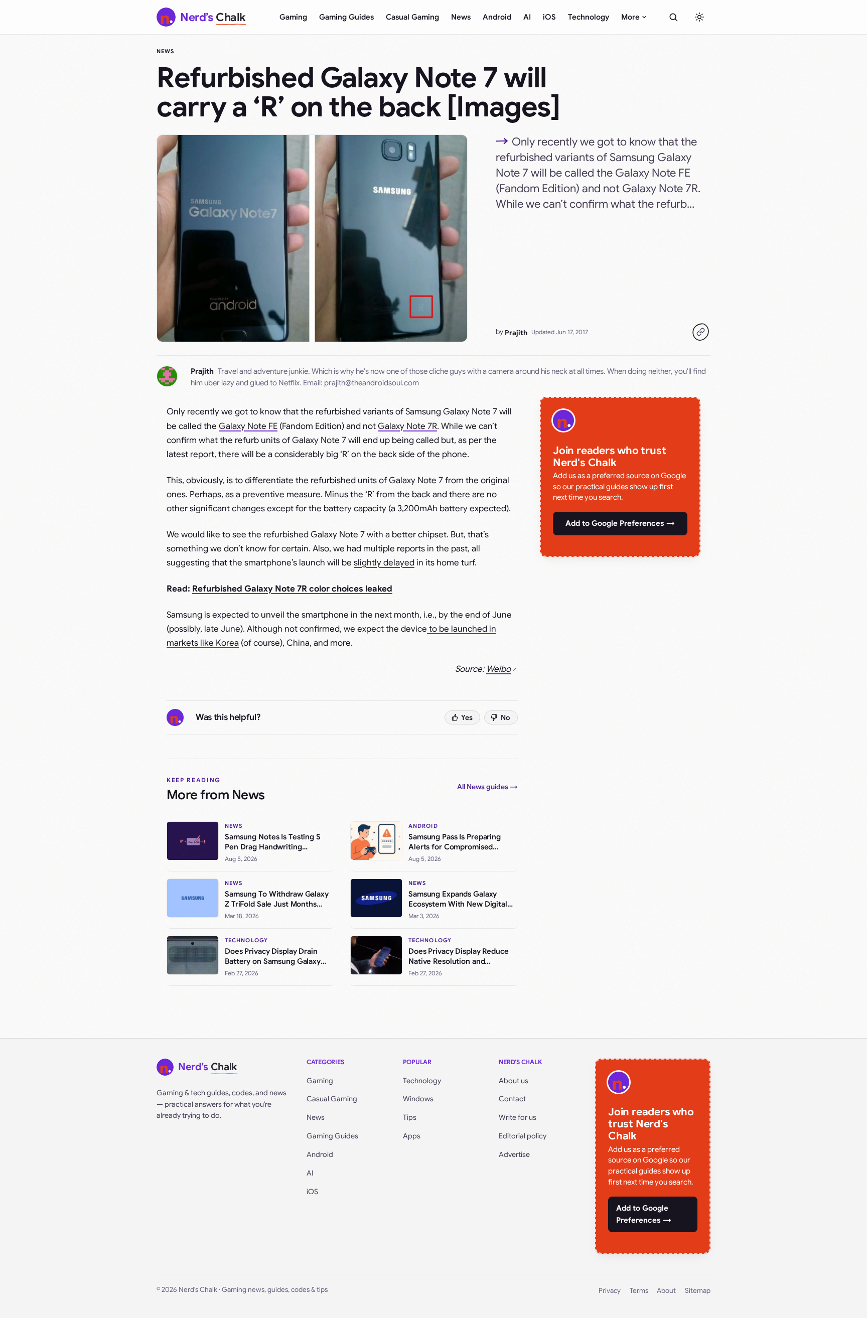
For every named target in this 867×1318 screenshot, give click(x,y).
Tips (409, 1117)
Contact (512, 1098)
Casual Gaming (412, 17)
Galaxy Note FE (248, 426)
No (505, 717)
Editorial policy (522, 1135)
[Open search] (673, 17)
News (461, 17)
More (630, 17)
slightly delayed (384, 562)
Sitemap (697, 1290)
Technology (588, 17)
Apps (411, 1135)
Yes (467, 717)
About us (513, 1080)
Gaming (293, 17)
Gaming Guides (346, 17)
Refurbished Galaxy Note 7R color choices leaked (292, 588)
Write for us (517, 1117)
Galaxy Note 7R (407, 426)
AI (527, 17)
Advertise (514, 1154)
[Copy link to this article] (700, 332)
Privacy (610, 1290)
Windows (418, 1098)
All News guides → (487, 786)
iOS (549, 17)
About (666, 1290)
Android (497, 17)
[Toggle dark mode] (699, 17)
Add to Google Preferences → (620, 523)
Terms (639, 1290)
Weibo (498, 669)
